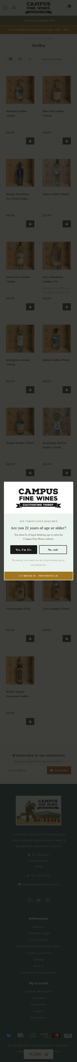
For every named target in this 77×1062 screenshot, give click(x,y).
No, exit (53, 550)
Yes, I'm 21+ (24, 550)
